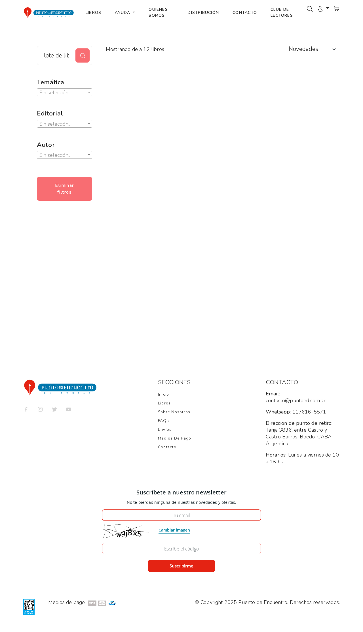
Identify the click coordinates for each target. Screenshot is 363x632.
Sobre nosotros (174, 412)
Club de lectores (282, 12)
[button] (323, 8)
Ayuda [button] (123, 12)
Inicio (163, 394)
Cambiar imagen (174, 530)
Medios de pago (174, 438)
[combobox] (64, 92)
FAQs (163, 420)
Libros (93, 12)
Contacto (245, 12)
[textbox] (64, 93)
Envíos (165, 429)
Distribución (203, 12)
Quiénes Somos (158, 12)
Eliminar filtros (64, 188)
